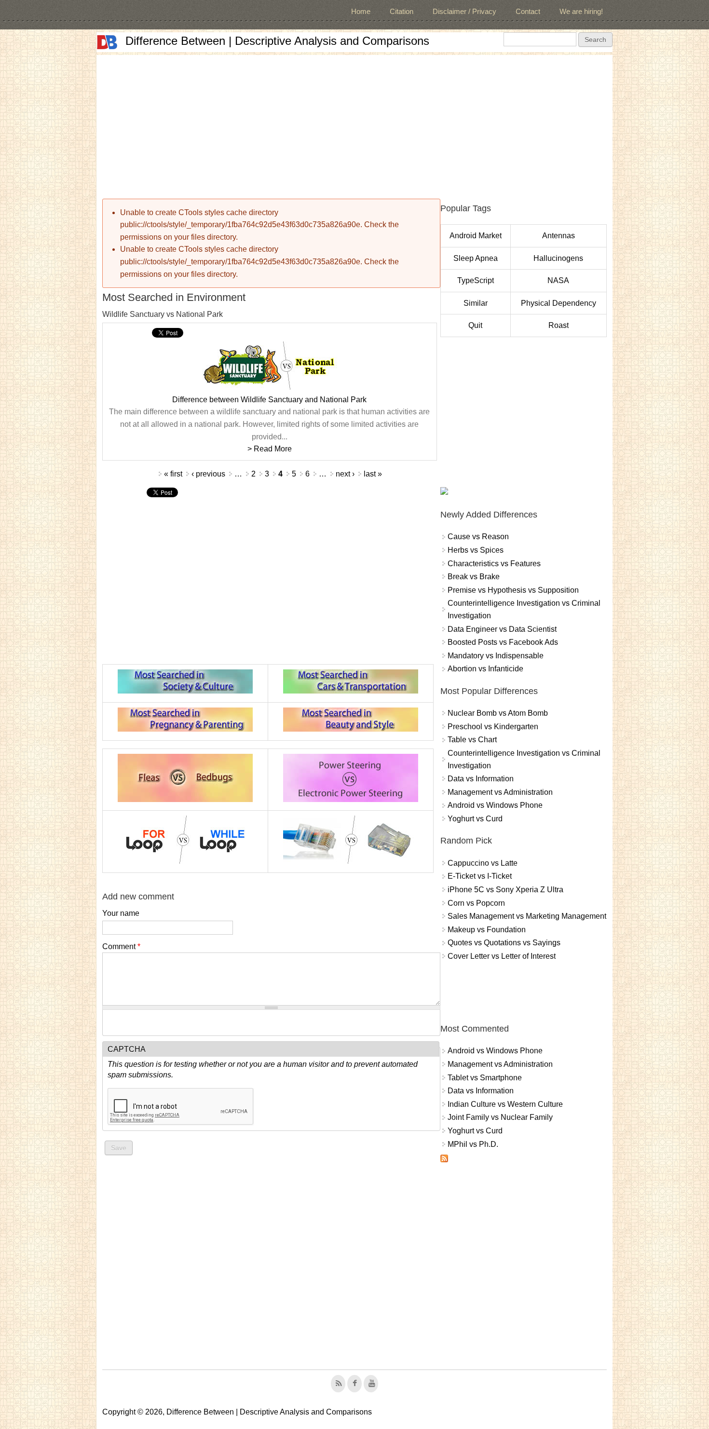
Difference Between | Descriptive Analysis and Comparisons (277, 40)
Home (360, 11)
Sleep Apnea (475, 258)
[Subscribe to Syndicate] (444, 1160)
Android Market (476, 235)
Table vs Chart (472, 739)
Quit (475, 325)
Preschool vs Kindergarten (493, 726)
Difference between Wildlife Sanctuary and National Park (269, 399)
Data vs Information (481, 779)
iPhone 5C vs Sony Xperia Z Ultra (505, 889)
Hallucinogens (558, 258)
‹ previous (208, 474)
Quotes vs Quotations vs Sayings (504, 943)
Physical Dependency (558, 303)
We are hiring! (581, 11)
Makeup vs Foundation (487, 929)
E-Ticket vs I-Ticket (480, 876)
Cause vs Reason (478, 536)
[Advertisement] (354, 122)
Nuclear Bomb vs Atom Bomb (498, 713)
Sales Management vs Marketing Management (527, 916)
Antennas (558, 235)
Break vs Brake (474, 576)
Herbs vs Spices (476, 550)
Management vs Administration (500, 792)
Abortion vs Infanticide (485, 669)
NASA (558, 280)
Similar (476, 303)
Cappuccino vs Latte (483, 863)
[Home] (107, 42)
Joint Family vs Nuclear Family (500, 1117)
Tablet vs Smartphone (485, 1078)
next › (345, 474)
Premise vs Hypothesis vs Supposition (513, 590)
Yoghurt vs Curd (475, 819)
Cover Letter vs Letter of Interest (502, 956)
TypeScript (475, 280)
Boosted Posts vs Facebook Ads (503, 642)
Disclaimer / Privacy (464, 11)
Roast (558, 325)
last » (373, 474)
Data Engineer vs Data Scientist (502, 629)
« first (173, 474)
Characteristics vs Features (494, 563)
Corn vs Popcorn (476, 903)
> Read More (269, 449)
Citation (401, 11)
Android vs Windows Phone (495, 805)
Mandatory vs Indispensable (496, 656)
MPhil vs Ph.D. (473, 1144)
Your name (120, 913)
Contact (528, 11)
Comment (121, 946)
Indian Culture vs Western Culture (505, 1104)
